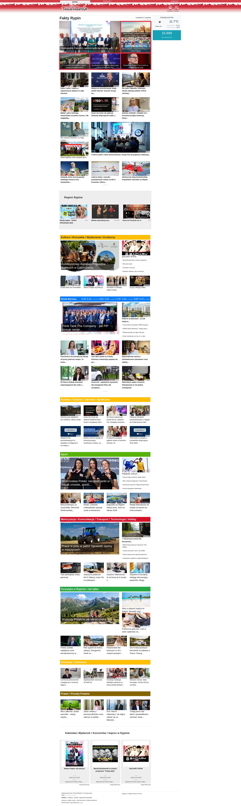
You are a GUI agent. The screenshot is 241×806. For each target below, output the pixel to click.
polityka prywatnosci (92, 800)
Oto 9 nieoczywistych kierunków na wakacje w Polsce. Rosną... (140, 650)
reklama (63, 797)
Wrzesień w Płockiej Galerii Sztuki (116, 288)
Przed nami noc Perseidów (71, 286)
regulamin (64, 800)
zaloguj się (174, 1)
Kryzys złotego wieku (139, 286)
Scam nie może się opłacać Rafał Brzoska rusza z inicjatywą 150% (93, 419)
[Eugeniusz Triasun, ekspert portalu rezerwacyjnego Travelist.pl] (90, 608)
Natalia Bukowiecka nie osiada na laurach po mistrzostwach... (139, 507)
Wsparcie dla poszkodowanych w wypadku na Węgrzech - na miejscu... (70, 440)
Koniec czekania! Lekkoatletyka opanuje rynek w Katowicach (93, 507)
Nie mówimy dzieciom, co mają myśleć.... (74, 138)
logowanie (82, 797)
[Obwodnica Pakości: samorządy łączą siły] (89, 37)
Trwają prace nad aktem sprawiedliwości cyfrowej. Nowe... (139, 714)
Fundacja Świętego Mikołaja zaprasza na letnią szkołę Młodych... (116, 681)
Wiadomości (107, 1)
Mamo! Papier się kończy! (93, 286)
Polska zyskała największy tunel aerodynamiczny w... (69, 650)
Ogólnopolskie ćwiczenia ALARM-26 (93, 680)
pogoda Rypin (166, 18)
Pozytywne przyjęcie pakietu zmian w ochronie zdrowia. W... (116, 439)
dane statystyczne (166, 37)
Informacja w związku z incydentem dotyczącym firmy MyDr (139, 439)
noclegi (130, 793)
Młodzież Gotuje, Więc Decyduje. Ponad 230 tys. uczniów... (139, 681)
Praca (140, 793)
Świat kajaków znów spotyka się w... (74, 156)
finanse (135, 793)
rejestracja (89, 797)
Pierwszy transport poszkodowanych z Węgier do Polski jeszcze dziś (140, 419)
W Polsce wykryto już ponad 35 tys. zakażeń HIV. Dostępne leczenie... (116, 419)
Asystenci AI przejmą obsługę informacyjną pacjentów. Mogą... (138, 577)
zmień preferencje (81, 800)
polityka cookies (71, 800)
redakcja (70, 797)
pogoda (124, 793)
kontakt (76, 797)
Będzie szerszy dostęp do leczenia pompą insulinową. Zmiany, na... (93, 439)
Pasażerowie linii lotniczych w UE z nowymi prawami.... (115, 650)
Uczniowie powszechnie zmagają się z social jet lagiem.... (70, 681)
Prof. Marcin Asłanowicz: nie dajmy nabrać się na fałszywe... (116, 715)
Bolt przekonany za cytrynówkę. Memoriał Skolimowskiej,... (70, 507)
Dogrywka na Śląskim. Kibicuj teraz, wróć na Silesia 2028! (116, 507)
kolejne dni (158, 26)
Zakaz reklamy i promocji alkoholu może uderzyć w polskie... (93, 714)
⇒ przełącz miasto (70, 795)
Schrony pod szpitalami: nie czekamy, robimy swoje (71, 418)
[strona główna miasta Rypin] (74, 7)
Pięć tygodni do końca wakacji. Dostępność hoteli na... (93, 650)
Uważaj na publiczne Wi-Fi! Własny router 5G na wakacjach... (94, 577)
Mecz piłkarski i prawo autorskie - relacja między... (70, 714)
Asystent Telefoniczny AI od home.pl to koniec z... (116, 577)
